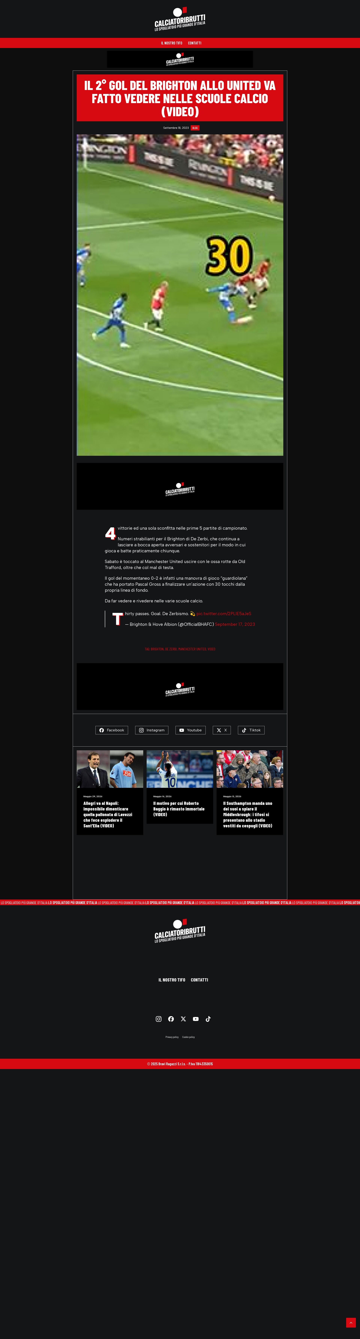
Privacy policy (172, 1036)
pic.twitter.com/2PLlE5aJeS (223, 613)
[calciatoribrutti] (180, 19)
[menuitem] (172, 43)
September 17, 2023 (235, 624)
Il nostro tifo (171, 43)
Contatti (194, 43)
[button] (110, 769)
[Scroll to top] (351, 1322)
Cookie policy (188, 1036)
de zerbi (171, 649)
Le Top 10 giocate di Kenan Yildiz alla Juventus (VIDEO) (178, 805)
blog (195, 128)
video (211, 649)
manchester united (192, 649)
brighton (157, 649)
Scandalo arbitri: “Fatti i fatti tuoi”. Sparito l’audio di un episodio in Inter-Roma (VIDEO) (248, 811)
